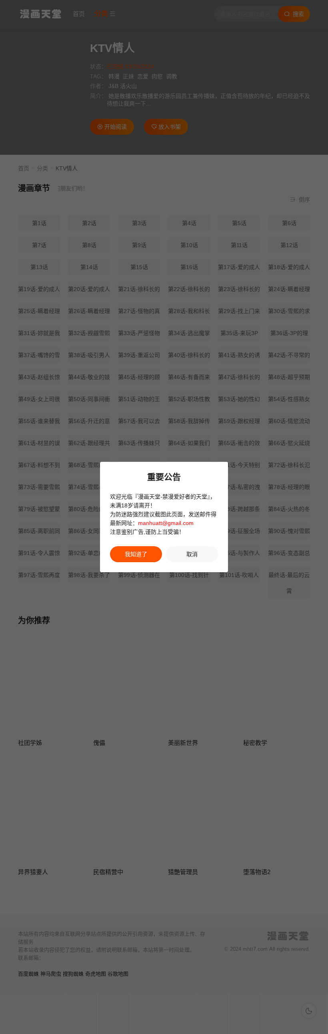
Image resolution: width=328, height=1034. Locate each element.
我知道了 (136, 554)
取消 (192, 554)
